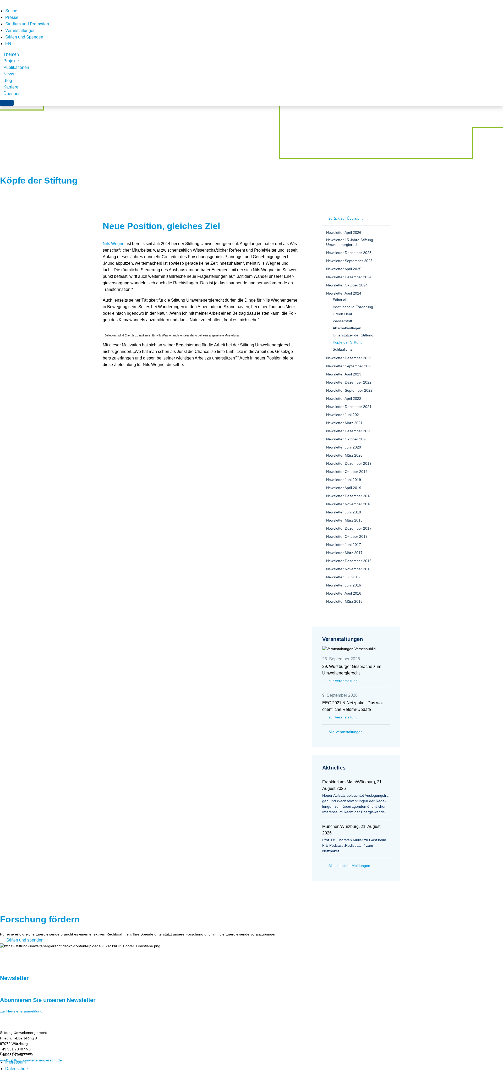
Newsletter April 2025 (343, 269)
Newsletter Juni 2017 (343, 544)
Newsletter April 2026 (343, 232)
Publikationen (16, 67)
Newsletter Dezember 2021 (348, 407)
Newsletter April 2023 (343, 374)
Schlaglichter (343, 349)
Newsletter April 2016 (343, 593)
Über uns (11, 93)
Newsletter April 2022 (343, 398)
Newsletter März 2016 (344, 601)
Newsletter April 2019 (343, 488)
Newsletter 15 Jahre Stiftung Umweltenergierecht (349, 242)
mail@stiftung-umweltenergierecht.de (31, 1060)
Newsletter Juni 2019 (343, 480)
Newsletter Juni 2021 (343, 415)
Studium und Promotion (27, 24)
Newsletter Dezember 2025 (348, 253)
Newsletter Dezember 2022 (348, 382)
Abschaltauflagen (347, 328)
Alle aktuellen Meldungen (349, 865)
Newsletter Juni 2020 (343, 447)
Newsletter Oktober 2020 (347, 439)
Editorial (339, 300)
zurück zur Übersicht (346, 218)
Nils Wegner (114, 243)
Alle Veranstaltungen (346, 732)
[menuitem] (8, 43)
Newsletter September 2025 (349, 261)
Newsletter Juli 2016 (343, 577)
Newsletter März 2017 (344, 553)
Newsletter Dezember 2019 (348, 463)
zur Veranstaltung (343, 681)
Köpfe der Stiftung (348, 342)
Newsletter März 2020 (344, 455)
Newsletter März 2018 (344, 520)
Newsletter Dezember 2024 (348, 277)
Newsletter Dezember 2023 (348, 358)
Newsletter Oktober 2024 (347, 285)
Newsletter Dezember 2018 (348, 496)
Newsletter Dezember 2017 (348, 528)
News (8, 74)
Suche (11, 11)
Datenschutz (17, 1068)
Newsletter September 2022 (349, 390)
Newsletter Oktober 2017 (347, 536)
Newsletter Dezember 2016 (348, 561)
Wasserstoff (342, 321)
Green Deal (342, 314)
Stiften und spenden (24, 940)
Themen (11, 54)
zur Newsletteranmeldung (21, 1011)
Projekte (11, 61)
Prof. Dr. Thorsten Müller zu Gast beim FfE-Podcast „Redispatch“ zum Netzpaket (354, 845)
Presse (11, 17)
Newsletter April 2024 (343, 293)
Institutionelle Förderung (353, 307)
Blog (7, 80)
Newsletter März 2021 (344, 423)
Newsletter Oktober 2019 (347, 471)
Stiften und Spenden (24, 37)
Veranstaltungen (20, 30)
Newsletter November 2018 (348, 504)
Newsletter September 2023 (349, 366)
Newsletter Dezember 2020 (348, 431)
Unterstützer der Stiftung (353, 335)
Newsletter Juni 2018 (343, 512)
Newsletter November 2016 (348, 569)
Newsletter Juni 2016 (343, 585)
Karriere (10, 87)
